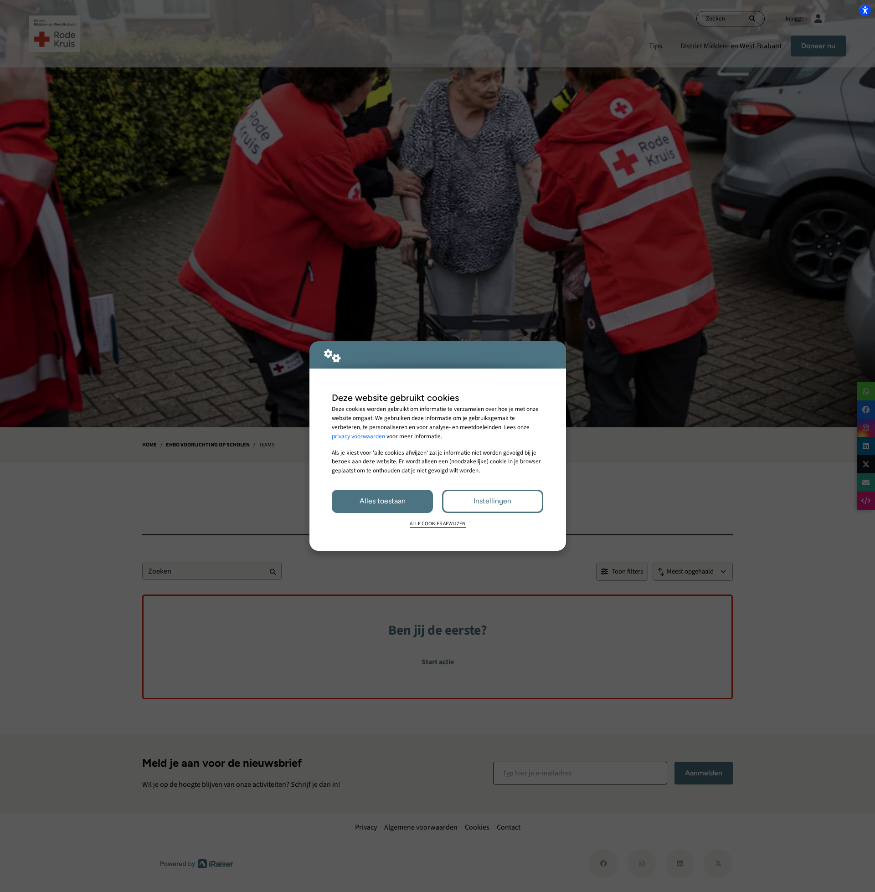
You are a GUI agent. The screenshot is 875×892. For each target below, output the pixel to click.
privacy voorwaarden (358, 436)
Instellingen (492, 501)
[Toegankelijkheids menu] (865, 10)
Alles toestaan (383, 501)
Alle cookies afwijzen (438, 524)
